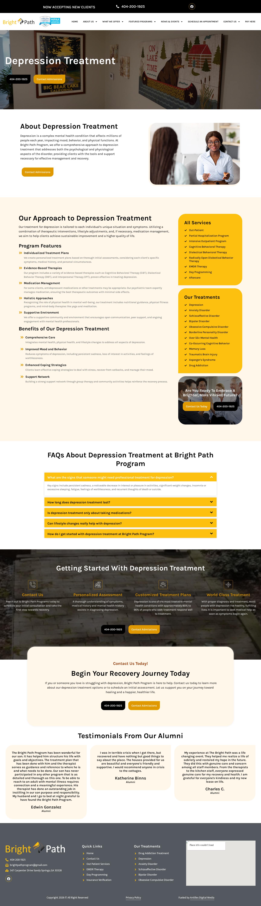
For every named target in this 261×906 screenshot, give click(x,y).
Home (75, 21)
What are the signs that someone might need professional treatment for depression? (110, 477)
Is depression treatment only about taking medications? (89, 513)
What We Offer (111, 21)
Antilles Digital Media (202, 897)
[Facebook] (192, 6)
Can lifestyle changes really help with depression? (84, 523)
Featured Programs (140, 21)
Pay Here (250, 21)
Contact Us (229, 21)
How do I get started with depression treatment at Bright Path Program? (100, 534)
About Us (88, 21)
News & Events (170, 21)
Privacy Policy (133, 897)
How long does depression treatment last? (78, 502)
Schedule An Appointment (203, 21)
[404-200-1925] (117, 6)
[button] (130, 477)
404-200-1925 (133, 6)
